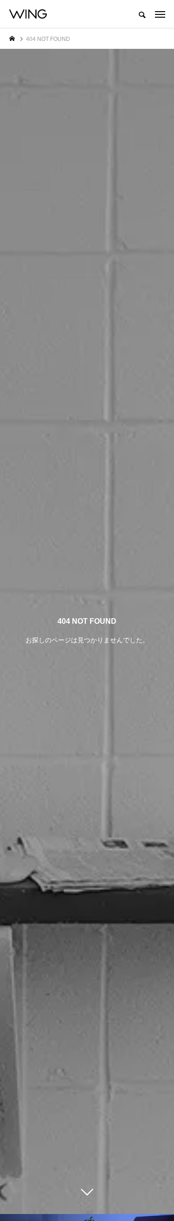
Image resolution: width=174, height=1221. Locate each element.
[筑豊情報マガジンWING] (28, 14)
